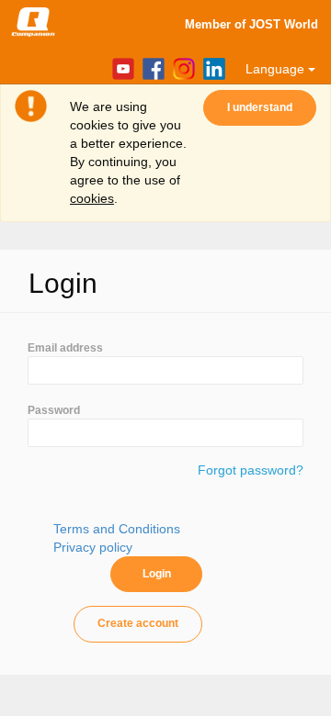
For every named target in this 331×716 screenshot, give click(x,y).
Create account (137, 623)
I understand (259, 107)
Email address (65, 347)
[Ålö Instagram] (181, 68)
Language (276, 69)
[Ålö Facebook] (151, 68)
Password (54, 410)
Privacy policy (92, 547)
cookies (92, 198)
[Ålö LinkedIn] (212, 68)
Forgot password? (250, 470)
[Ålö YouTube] (121, 68)
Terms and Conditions (116, 528)
